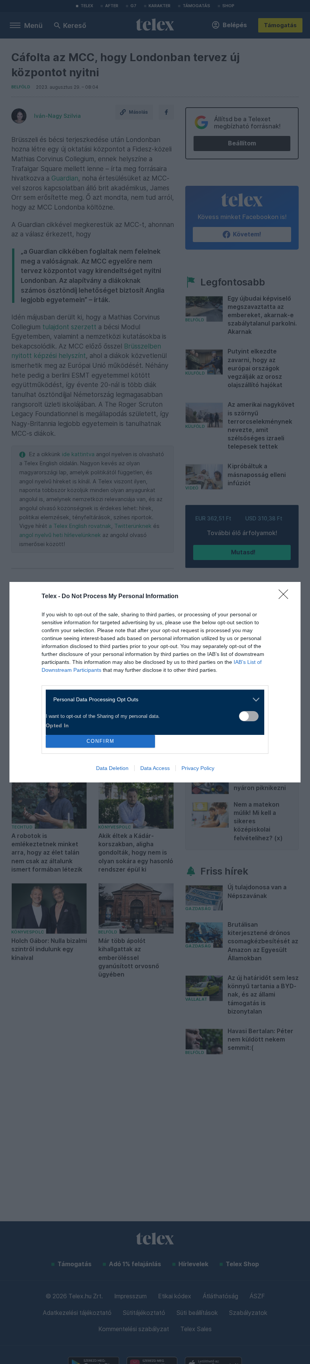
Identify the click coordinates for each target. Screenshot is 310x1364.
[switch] (249, 716)
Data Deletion (112, 768)
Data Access (155, 768)
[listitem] (152, 700)
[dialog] (155, 682)
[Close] (286, 596)
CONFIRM (101, 741)
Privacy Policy (197, 768)
